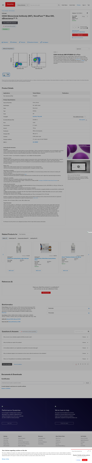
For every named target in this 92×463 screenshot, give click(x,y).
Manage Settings (5, 459)
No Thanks (78, 460)
